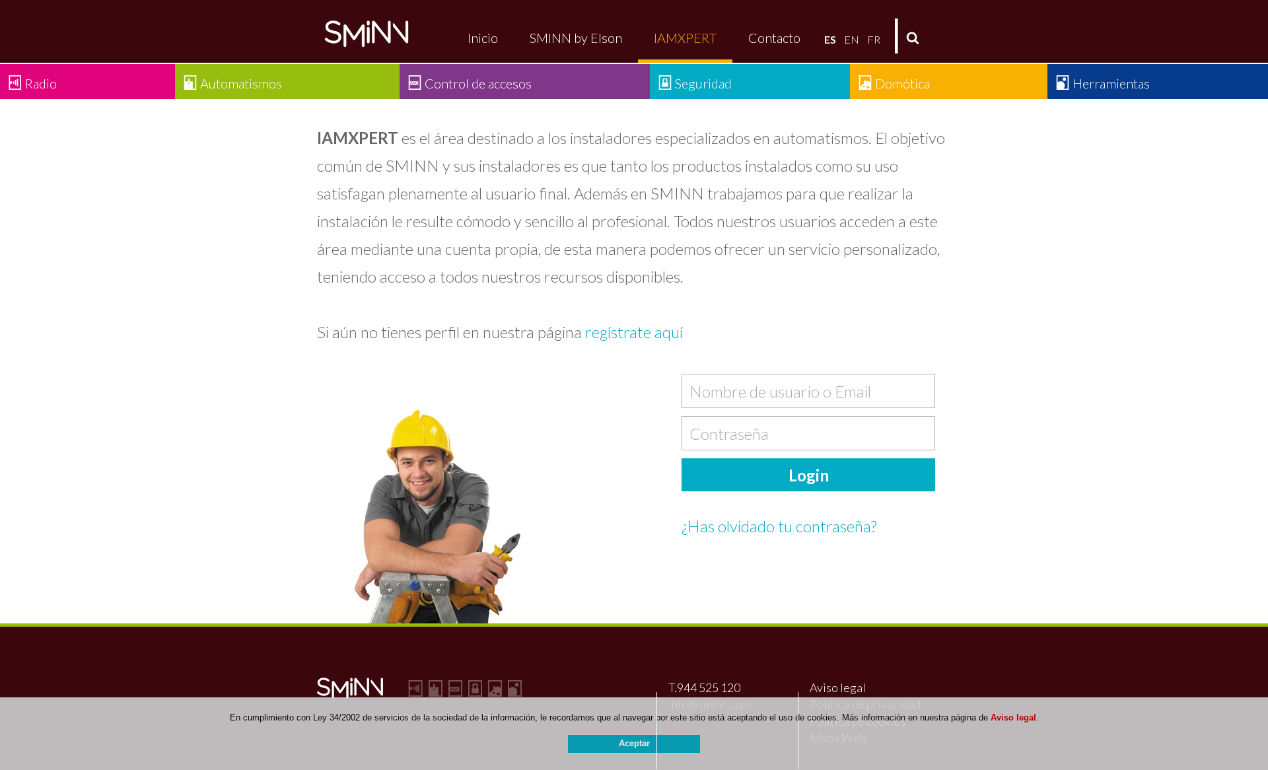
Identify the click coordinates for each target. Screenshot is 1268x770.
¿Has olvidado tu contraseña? (779, 526)
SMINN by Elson (576, 38)
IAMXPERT (685, 38)
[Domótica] (495, 690)
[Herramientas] (515, 690)
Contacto (774, 38)
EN (851, 39)
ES (830, 39)
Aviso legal (838, 687)
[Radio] (415, 690)
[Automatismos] (435, 690)
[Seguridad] (475, 690)
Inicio (483, 38)
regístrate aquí (634, 331)
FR (873, 39)
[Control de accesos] (455, 690)
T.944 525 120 (704, 687)
